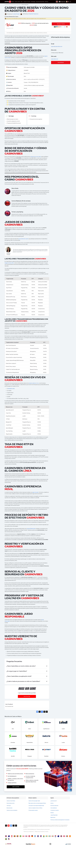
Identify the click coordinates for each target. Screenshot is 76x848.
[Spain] (70, 836)
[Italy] (49, 836)
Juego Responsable (54, 815)
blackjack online (11, 388)
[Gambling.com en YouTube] (9, 829)
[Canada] (23, 836)
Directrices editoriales (54, 805)
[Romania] (67, 836)
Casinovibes (19, 4)
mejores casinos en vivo (34, 383)
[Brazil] (20, 836)
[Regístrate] (57, 2)
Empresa (52, 812)
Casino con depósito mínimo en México (35, 807)
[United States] (9, 839)
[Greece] (35, 836)
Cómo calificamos (54, 807)
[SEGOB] (8, 844)
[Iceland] (38, 836)
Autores (52, 803)
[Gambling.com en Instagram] (13, 829)
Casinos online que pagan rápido (34, 800)
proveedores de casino (23, 238)
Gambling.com (7, 4)
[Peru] (64, 836)
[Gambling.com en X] (6, 829)
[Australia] (9, 836)
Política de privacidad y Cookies (41, 831)
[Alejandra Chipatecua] (21, 14)
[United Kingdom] (6, 836)
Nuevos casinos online (10, 803)
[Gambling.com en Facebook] (11, 829)
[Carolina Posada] (6, 14)
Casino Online (13, 4)
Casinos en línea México (11, 800)
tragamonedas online (9, 263)
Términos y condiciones (29, 831)
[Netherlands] (55, 836)
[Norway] (61, 836)
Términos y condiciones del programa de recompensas (60, 819)
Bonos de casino (9, 807)
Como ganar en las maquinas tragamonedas (36, 805)
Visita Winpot (61, 62)
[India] (44, 836)
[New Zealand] (58, 836)
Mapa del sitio (53, 817)
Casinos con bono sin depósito (12, 810)
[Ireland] (47, 836)
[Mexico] (52, 836)
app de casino (36, 492)
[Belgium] (15, 836)
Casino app (9, 805)
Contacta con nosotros (55, 810)
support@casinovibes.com (56, 46)
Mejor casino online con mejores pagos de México (37, 803)
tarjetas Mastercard (31, 528)
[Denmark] (29, 836)
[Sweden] (6, 839)
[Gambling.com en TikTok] (16, 829)
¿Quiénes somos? (54, 800)
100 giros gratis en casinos (33, 810)
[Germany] (32, 836)
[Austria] (12, 836)
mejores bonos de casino (35, 156)
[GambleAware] (30, 844)
